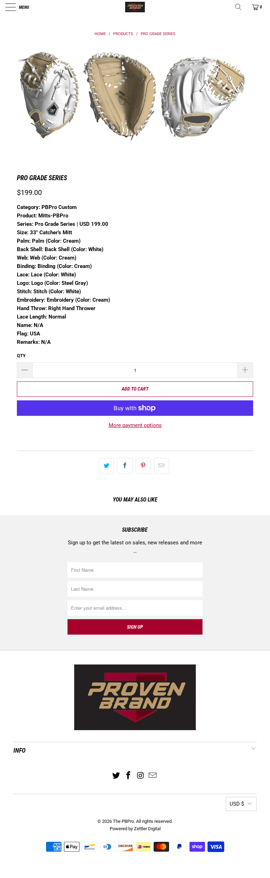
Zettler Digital (147, 828)
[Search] (239, 7)
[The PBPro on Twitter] (116, 775)
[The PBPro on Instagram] (141, 775)
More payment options (135, 425)
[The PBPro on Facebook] (128, 775)
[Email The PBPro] (153, 775)
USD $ (237, 804)
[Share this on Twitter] (106, 465)
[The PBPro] (135, 7)
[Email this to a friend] (161, 465)
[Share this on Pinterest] (143, 465)
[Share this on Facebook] (124, 465)
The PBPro (123, 821)
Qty (21, 355)
